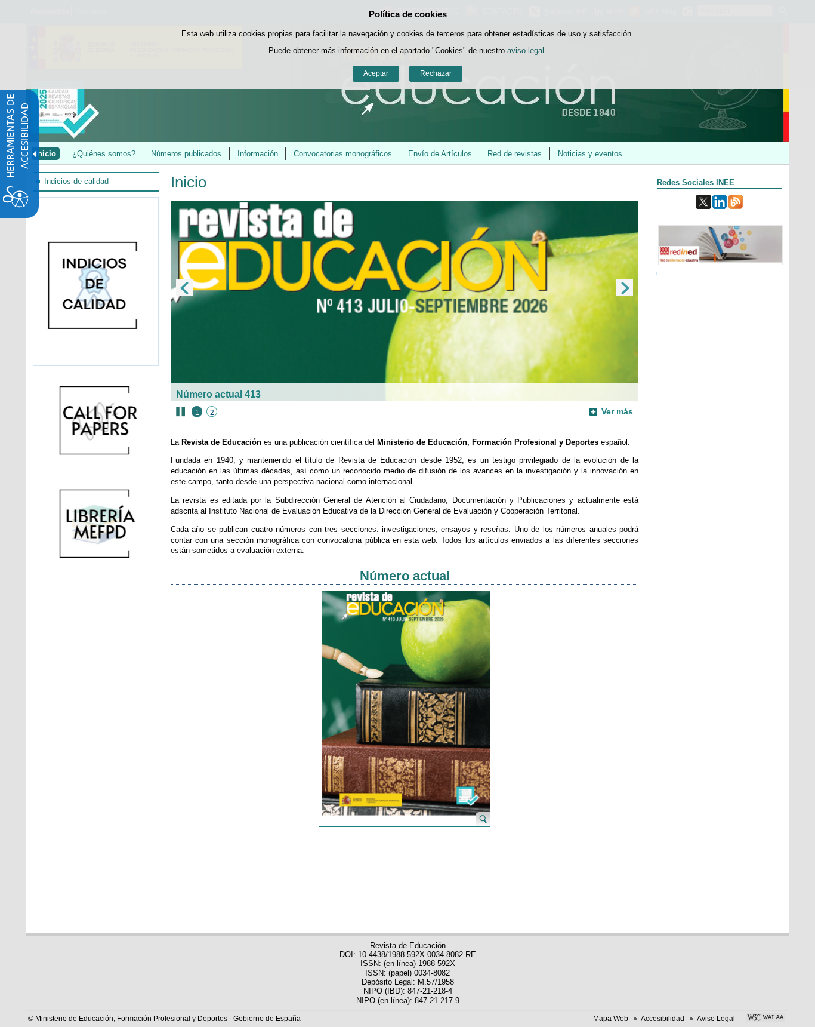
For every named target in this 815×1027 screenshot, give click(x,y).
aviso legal (525, 50)
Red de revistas (514, 153)
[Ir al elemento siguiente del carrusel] (624, 287)
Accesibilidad (662, 1018)
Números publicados (186, 153)
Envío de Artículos (440, 153)
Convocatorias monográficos (343, 153)
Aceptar (375, 73)
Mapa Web (610, 1018)
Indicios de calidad (76, 181)
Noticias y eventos (590, 153)
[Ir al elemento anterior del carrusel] (184, 287)
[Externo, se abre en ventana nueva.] (96, 421)
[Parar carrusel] (180, 411)
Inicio (45, 153)
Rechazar (436, 73)
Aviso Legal (716, 1018)
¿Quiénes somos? (103, 153)
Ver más (611, 411)
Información (257, 153)
